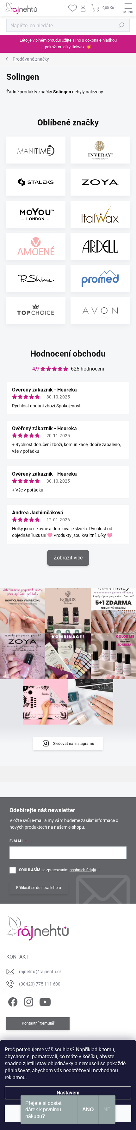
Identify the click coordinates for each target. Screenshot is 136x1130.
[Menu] (128, 8)
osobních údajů (83, 870)
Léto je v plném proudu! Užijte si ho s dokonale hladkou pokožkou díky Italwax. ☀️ (68, 43)
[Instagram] (27, 1000)
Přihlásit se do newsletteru (38, 888)
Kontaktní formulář (38, 1023)
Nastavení (68, 1093)
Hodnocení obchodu (68, 353)
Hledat (121, 25)
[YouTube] (45, 1000)
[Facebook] (11, 1000)
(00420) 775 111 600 (39, 983)
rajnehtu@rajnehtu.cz (40, 971)
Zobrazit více (68, 558)
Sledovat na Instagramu (73, 743)
